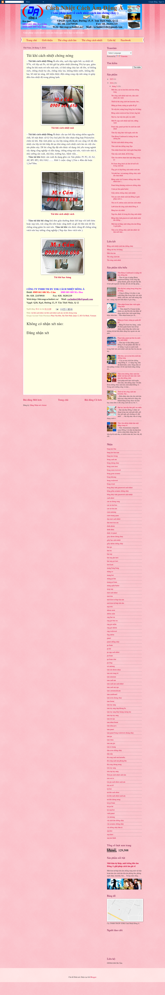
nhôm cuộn (111, 613)
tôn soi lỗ (110, 785)
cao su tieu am (112, 508)
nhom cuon (111, 610)
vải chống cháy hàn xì (114, 827)
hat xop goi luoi (112, 561)
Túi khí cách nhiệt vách (62, 214)
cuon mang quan (113, 515)
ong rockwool (112, 631)
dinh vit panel (112, 533)
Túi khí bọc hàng (62, 277)
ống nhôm (110, 634)
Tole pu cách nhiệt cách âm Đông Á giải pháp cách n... (125, 197)
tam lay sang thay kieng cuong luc (119, 712)
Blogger (93, 977)
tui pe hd (110, 806)
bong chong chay (113, 463)
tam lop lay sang (113, 715)
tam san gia (111, 743)
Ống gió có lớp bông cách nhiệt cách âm (125, 169)
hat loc (109, 550)
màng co (110, 571)
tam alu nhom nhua (114, 669)
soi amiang (111, 666)
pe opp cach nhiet (113, 652)
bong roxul (111, 484)
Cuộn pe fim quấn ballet (119, 189)
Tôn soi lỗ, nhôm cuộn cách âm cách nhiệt (126, 202)
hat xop (109, 554)
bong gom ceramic (113, 473)
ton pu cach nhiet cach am (116, 782)
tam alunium (111, 676)
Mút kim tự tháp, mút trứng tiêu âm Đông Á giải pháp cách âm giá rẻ (123, 865)
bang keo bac (111, 449)
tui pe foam (111, 803)
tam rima (110, 739)
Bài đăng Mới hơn (32, 399)
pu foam (110, 655)
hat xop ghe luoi (112, 557)
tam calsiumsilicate (114, 690)
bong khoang (111, 477)
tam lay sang (111, 704)
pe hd (109, 648)
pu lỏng (109, 662)
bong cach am (112, 459)
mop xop (110, 589)
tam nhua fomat (112, 722)
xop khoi (110, 834)
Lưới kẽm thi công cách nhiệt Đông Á (124, 206)
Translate (124, 56)
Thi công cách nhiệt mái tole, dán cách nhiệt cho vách (124, 96)
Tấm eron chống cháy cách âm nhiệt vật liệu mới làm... (125, 231)
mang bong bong (113, 568)
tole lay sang (111, 768)
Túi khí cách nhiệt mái (62, 128)
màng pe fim (111, 578)
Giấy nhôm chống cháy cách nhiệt (123, 193)
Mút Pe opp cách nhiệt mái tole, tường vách (124, 121)
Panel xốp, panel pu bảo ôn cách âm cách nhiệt (125, 127)
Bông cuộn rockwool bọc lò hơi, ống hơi (125, 113)
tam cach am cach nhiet (115, 683)
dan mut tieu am (112, 522)
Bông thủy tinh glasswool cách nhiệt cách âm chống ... (126, 219)
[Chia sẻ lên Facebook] (69, 309)
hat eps (109, 547)
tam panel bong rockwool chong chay (120, 733)
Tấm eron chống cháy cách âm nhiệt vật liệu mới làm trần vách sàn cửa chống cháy (129, 375)
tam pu (109, 736)
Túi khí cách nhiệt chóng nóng (122, 142)
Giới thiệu (47, 40)
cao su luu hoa (112, 505)
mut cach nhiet (112, 592)
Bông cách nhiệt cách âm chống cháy (120, 246)
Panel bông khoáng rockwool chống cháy (126, 185)
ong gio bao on (112, 620)
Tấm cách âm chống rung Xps (122, 146)
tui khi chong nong (70, 313)
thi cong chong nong (114, 764)
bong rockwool (112, 480)
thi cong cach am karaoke (116, 757)
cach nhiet (110, 498)
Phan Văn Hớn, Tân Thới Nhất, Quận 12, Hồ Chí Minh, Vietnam (73, 315)
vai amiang (111, 817)
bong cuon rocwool (114, 470)
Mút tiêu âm (111, 253)
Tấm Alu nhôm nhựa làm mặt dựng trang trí (125, 158)
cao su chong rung (113, 501)
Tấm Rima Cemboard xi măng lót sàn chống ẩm (124, 137)
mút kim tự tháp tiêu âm (115, 603)
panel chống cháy (113, 641)
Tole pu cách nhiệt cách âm (116, 775)
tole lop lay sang (113, 771)
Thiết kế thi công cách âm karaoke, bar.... (125, 101)
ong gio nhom (112, 627)
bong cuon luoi (112, 466)
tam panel (110, 729)
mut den (110, 596)
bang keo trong (112, 456)
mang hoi (110, 575)
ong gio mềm (111, 624)
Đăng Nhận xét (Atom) (38, 405)
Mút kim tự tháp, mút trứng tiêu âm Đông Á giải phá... (126, 225)
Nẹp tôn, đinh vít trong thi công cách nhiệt (126, 214)
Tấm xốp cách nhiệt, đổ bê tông (122, 154)
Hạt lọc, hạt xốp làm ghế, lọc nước (123, 117)
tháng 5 (115, 86)
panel (109, 638)
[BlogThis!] (64, 309)
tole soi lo (110, 778)
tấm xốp (110, 754)
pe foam (110, 645)
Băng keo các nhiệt (118, 210)
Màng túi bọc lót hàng (115, 249)
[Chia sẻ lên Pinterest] (71, 309)
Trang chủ (31, 40)
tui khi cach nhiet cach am (53, 313)
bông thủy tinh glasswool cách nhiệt (120, 494)
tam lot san (111, 718)
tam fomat (110, 701)
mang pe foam (112, 582)
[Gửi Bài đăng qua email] (57, 309)
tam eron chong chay (114, 697)
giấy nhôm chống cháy (115, 543)
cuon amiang (111, 512)
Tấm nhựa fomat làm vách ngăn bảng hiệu (126, 150)
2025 (112, 79)
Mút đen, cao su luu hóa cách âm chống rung (125, 90)
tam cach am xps (113, 687)
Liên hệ (112, 40)
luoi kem (110, 564)
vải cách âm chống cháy (115, 820)
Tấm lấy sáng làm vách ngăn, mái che (124, 132)
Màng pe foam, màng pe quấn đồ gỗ (124, 105)
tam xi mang (111, 747)
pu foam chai (111, 659)
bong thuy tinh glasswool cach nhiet (120, 487)
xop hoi (109, 831)
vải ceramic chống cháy (115, 824)
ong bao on (111, 617)
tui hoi (109, 789)
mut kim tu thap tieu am (115, 599)
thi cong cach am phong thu (117, 760)
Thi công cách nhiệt (92, 40)
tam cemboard (112, 694)
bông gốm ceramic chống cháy (118, 491)
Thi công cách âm (67, 40)
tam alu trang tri (112, 673)
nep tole (110, 606)
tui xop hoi (111, 810)
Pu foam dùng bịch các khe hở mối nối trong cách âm (125, 164)
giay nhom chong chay (115, 536)
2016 (112, 83)
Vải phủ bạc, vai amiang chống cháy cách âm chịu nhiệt (126, 174)
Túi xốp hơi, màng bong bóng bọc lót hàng (126, 109)
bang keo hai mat (113, 452)
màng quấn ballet (113, 585)
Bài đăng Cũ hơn (93, 399)
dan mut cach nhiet (113, 519)
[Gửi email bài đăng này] (61, 309)
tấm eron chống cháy (114, 750)
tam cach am (111, 680)
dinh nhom (111, 526)
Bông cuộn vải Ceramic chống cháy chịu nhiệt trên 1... (125, 180)
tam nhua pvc (112, 725)
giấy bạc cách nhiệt (114, 540)
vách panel (111, 813)
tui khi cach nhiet (37, 313)
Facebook (126, 40)
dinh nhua (110, 529)
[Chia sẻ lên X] (66, 309)
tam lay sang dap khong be (116, 708)
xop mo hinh (111, 838)
